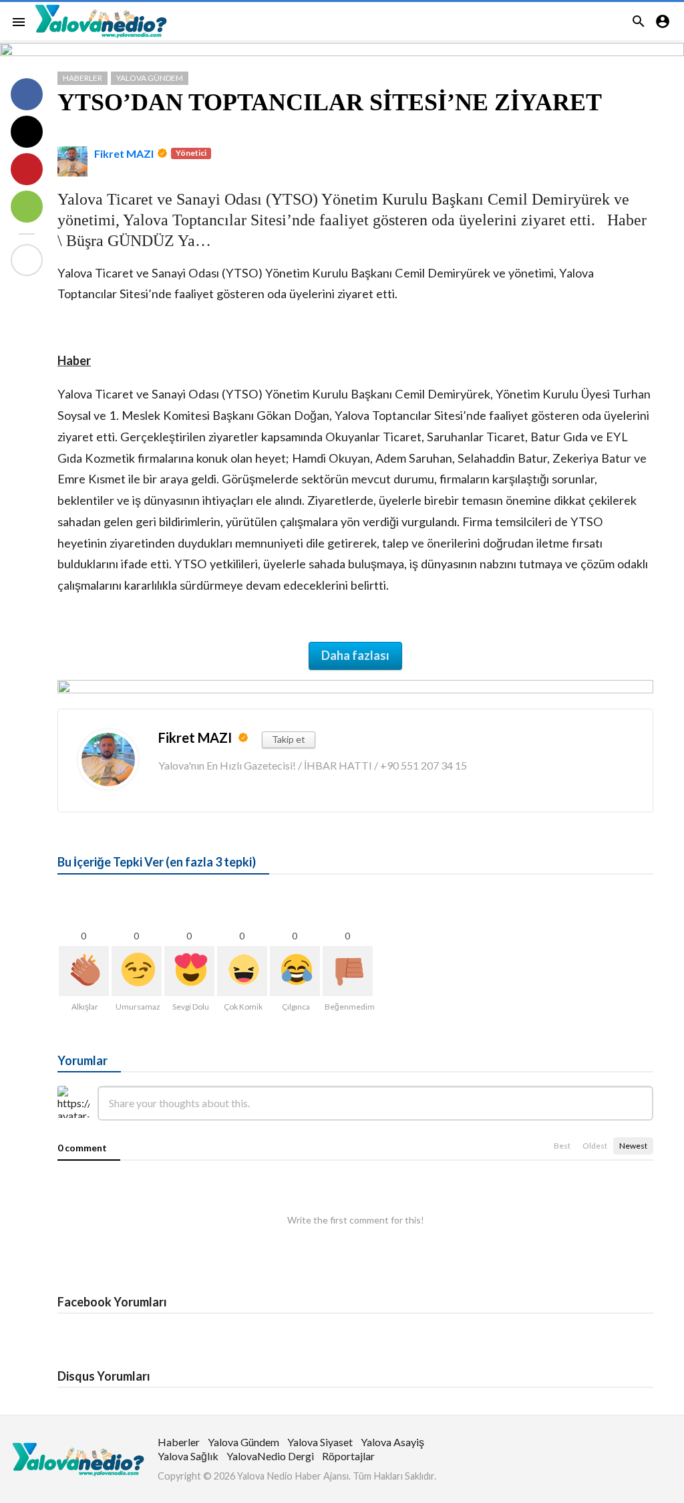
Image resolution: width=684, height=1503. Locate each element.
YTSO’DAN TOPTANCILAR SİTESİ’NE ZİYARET (329, 102)
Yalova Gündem (149, 78)
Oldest (594, 1146)
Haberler (82, 78)
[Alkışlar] (84, 971)
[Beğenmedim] (348, 971)
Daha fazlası (355, 655)
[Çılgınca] (295, 971)
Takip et (288, 739)
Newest (633, 1146)
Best (562, 1146)
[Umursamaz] (137, 971)
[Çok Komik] (242, 971)
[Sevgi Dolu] (189, 971)
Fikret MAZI (124, 153)
